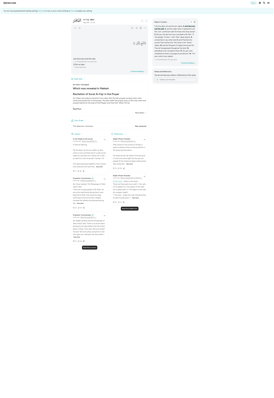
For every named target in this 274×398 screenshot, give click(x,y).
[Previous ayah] (142, 21)
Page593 (86, 22)
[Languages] (260, 3)
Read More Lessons (89, 247)
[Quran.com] (9, 3)
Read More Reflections (129, 208)
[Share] (136, 28)
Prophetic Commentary (82, 178)
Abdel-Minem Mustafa (121, 139)
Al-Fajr (86, 19)
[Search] (264, 3)
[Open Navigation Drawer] (268, 3)
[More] (145, 28)
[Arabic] (191, 22)
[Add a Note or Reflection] (141, 28)
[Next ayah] (146, 21)
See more (99, 167)
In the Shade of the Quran (83, 139)
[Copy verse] (132, 28)
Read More (77, 109)
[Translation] (194, 22)
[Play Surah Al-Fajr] (75, 28)
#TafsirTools (117, 181)
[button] (143, 43)
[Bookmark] (79, 28)
